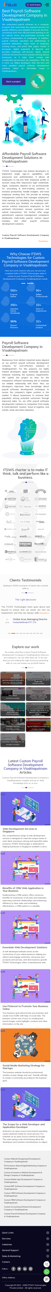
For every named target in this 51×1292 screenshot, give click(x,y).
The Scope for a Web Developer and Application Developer (24, 1126)
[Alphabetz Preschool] (12, 725)
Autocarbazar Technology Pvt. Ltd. (12, 742)
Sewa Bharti (12, 696)
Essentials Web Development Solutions (25, 947)
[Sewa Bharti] (12, 694)
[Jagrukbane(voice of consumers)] (12, 678)
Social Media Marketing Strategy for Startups (24, 1067)
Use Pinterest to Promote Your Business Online (25, 1007)
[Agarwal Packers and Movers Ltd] (38, 725)
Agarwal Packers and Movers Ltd (38, 726)
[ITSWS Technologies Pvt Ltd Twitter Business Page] (19, 1269)
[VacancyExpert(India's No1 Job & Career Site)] (38, 678)
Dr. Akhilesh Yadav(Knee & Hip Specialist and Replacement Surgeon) (38, 712)
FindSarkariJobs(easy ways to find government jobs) (12, 711)
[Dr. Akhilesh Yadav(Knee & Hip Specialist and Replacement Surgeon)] (38, 709)
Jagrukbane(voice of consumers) (13, 680)
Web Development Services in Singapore (20, 830)
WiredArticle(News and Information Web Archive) (38, 696)
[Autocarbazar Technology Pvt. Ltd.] (12, 740)
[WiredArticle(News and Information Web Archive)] (38, 694)
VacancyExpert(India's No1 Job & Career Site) (38, 680)
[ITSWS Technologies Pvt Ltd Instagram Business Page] (30, 1269)
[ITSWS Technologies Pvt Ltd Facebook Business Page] (13, 1269)
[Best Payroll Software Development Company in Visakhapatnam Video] (38, 81)
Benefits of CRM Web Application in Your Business (23, 889)
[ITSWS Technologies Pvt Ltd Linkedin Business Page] (25, 1269)
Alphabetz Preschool (13, 726)
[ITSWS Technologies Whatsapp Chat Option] (47, 1271)
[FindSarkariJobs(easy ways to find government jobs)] (12, 709)
